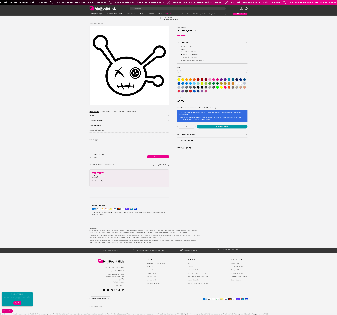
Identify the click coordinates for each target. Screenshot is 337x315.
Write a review (158, 157)
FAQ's (189, 263)
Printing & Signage (96, 14)
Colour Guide (186, 14)
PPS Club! (168, 14)
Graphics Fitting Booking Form (198, 283)
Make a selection (222, 126)
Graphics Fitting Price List (239, 276)
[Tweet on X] (183, 147)
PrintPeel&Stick (181, 27)
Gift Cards (150, 266)
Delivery (190, 266)
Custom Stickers (236, 280)
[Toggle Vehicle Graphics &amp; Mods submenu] (124, 14)
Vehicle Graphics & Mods (114, 14)
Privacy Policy (151, 270)
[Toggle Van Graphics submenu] (137, 14)
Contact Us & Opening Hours (156, 263)
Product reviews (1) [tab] (96, 164)
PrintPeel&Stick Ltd (97, 306)
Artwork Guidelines (194, 270)
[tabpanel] (129, 127)
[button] (246, 8)
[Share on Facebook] (186, 147)
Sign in (17, 303)
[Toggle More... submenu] (145, 14)
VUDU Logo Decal (98, 23)
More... (142, 14)
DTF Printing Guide (199, 14)
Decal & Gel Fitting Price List (197, 273)
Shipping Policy (152, 276)
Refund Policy (151, 273)
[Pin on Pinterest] (190, 147)
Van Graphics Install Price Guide (198, 276)
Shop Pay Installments (154, 283)
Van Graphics (131, 14)
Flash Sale (160, 14)
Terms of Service (152, 280)
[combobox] (178, 8)
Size (178, 67)
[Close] (31, 294)
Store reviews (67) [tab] (109, 164)
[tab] (94, 111)
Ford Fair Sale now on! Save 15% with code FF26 (81, 2)
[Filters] (155, 164)
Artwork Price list (193, 280)
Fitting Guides (212, 14)
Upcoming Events (225, 14)
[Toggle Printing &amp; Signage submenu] (103, 14)
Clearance (151, 14)
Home (91, 23)
